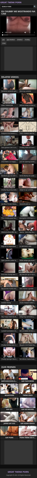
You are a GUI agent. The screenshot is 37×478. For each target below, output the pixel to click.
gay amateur (11, 39)
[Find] (34, 6)
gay (3, 39)
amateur (20, 39)
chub (4, 43)
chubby (27, 39)
